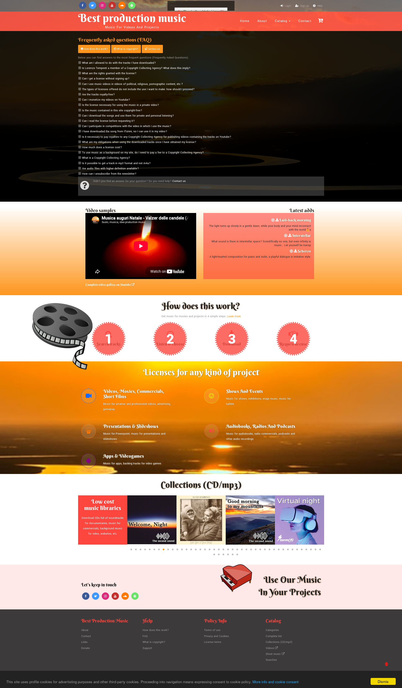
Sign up (304, 6)
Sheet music (274, 654)
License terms (212, 642)
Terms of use (212, 630)
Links (84, 642)
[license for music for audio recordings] (211, 432)
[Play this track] (273, 220)
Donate (85, 648)
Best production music (132, 20)
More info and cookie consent (276, 681)
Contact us (153, 49)
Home (244, 21)
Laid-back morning (295, 220)
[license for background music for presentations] (88, 432)
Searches (271, 660)
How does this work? (95, 49)
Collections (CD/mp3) (279, 642)
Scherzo (304, 251)
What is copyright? (127, 49)
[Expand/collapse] (79, 63)
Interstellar (301, 235)
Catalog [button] (281, 21)
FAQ (145, 636)
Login (287, 6)
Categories (272, 630)
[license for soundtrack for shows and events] (211, 397)
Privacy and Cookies (216, 636)
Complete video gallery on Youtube (108, 285)
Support (147, 648)
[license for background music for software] (88, 462)
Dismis (383, 681)
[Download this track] (277, 220)
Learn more (234, 316)
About (262, 21)
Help (319, 6)
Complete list (274, 636)
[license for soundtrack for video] (88, 397)
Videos (270, 648)
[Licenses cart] (320, 20)
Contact (304, 21)
